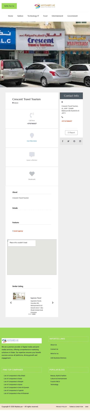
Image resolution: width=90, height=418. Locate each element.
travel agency (18, 231)
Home (10, 16)
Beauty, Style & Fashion (58, 376)
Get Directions (32, 141)
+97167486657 (67, 121)
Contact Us (54, 349)
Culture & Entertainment (58, 378)
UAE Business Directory (58, 358)
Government (73, 16)
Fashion (20, 16)
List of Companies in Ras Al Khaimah (16, 393)
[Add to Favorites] (32, 175)
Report (72, 133)
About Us (53, 345)
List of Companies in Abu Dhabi (14, 376)
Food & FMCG (55, 381)
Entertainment (57, 16)
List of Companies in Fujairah (14, 390)
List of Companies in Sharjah (13, 381)
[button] (11, 302)
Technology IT (33, 16)
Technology (54, 384)
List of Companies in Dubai (13, 378)
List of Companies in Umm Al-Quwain (16, 387)
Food (45, 16)
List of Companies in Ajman (13, 384)
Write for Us (54, 353)
